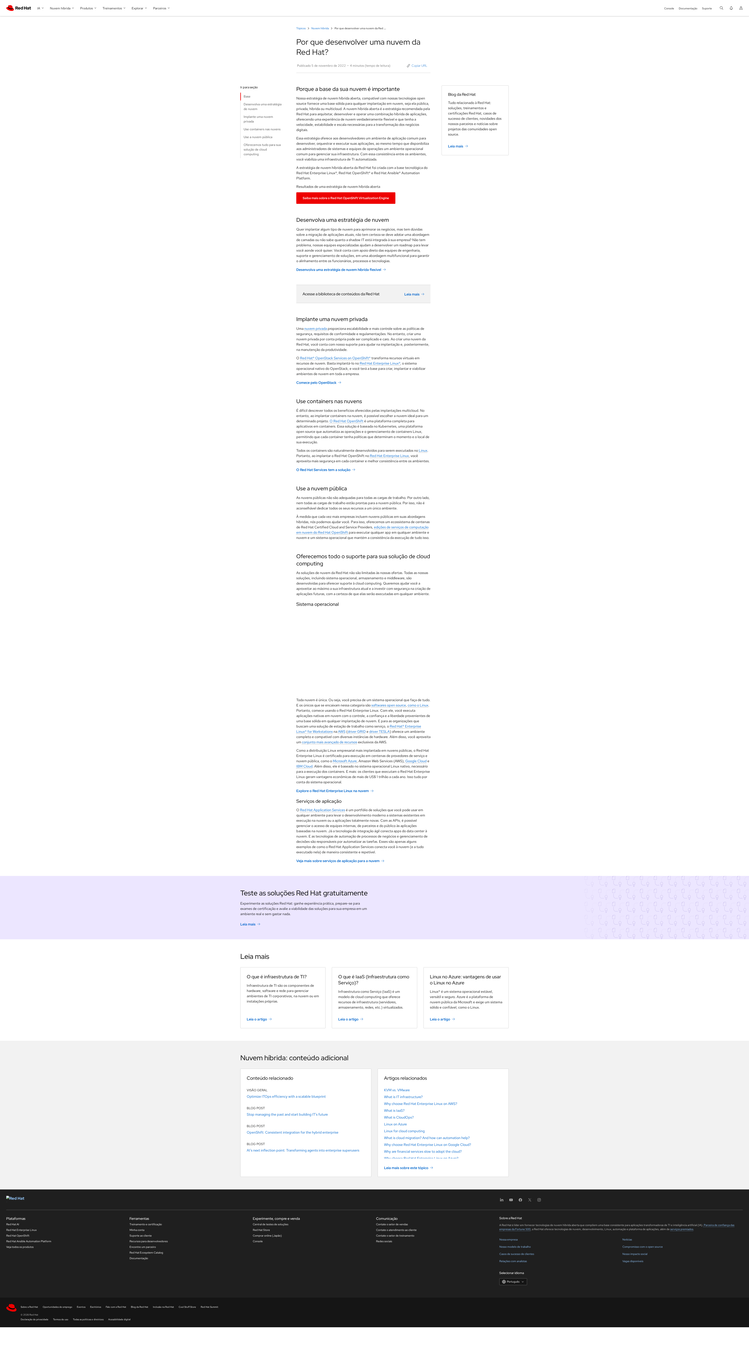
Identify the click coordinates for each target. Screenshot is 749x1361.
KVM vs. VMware (397, 1090)
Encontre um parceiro (143, 1247)
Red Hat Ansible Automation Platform (28, 1241)
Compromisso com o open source (642, 1246)
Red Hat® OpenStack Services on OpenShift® (335, 358)
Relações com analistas (513, 1261)
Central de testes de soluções (270, 1224)
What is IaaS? (394, 1110)
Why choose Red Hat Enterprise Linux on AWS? (420, 1103)
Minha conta (137, 1230)
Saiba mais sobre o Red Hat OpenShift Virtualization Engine (346, 198)
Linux (423, 450)
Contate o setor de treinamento (395, 1235)
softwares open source (388, 705)
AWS (341, 731)
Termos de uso (60, 1319)
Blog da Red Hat (139, 1307)
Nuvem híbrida (320, 28)
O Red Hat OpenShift (346, 421)
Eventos (81, 1307)
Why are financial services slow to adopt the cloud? (423, 1151)
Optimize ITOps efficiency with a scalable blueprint (286, 1096)
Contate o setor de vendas (392, 1224)
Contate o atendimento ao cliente (396, 1230)
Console (669, 8)
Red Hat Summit (209, 1307)
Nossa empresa (508, 1239)
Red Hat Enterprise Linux (389, 455)
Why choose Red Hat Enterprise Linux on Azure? (421, 1158)
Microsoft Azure (345, 761)
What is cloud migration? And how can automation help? (427, 1138)
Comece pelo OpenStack (316, 382)
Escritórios (95, 1307)
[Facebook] (520, 1201)
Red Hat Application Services (322, 810)
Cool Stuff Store (187, 1307)
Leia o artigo (257, 1019)
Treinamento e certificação (146, 1224)
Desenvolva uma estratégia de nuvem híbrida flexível (338, 269)
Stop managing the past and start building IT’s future (287, 1114)
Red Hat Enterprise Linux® (380, 363)
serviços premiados (681, 1229)
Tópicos (301, 28)
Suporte (707, 8)
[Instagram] (539, 1201)
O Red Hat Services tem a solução (323, 470)
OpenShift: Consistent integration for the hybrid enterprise (292, 1132)
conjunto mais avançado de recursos (329, 742)
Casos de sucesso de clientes (516, 1254)
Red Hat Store (261, 1230)
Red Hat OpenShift (17, 1235)
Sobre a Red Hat (29, 1307)
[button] (417, 65)
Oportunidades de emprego (57, 1307)
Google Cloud (416, 761)
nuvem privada (315, 328)
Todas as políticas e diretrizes (88, 1319)
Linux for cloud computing (404, 1131)
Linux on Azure (395, 1124)
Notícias (627, 1239)
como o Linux (418, 705)
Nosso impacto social (634, 1254)
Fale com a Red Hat (116, 1307)
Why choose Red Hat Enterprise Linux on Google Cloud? (427, 1144)
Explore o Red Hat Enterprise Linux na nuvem (332, 791)
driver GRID (357, 731)
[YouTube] (511, 1201)
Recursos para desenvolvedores (149, 1241)
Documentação (688, 8)
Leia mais (412, 294)
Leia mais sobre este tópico (406, 1168)
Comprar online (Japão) (267, 1235)
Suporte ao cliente (141, 1235)
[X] (529, 1201)
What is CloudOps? (399, 1117)
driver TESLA (379, 731)
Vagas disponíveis (632, 1261)
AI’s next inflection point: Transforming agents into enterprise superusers (303, 1150)
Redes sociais (384, 1241)
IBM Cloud (304, 766)
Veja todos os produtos (20, 1247)
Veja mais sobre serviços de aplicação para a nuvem (338, 861)
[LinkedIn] (501, 1201)
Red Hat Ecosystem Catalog (146, 1252)
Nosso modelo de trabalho (515, 1246)
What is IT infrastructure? (403, 1097)
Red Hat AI (12, 1224)
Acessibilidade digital (119, 1319)
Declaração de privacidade (34, 1319)
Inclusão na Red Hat (163, 1307)
